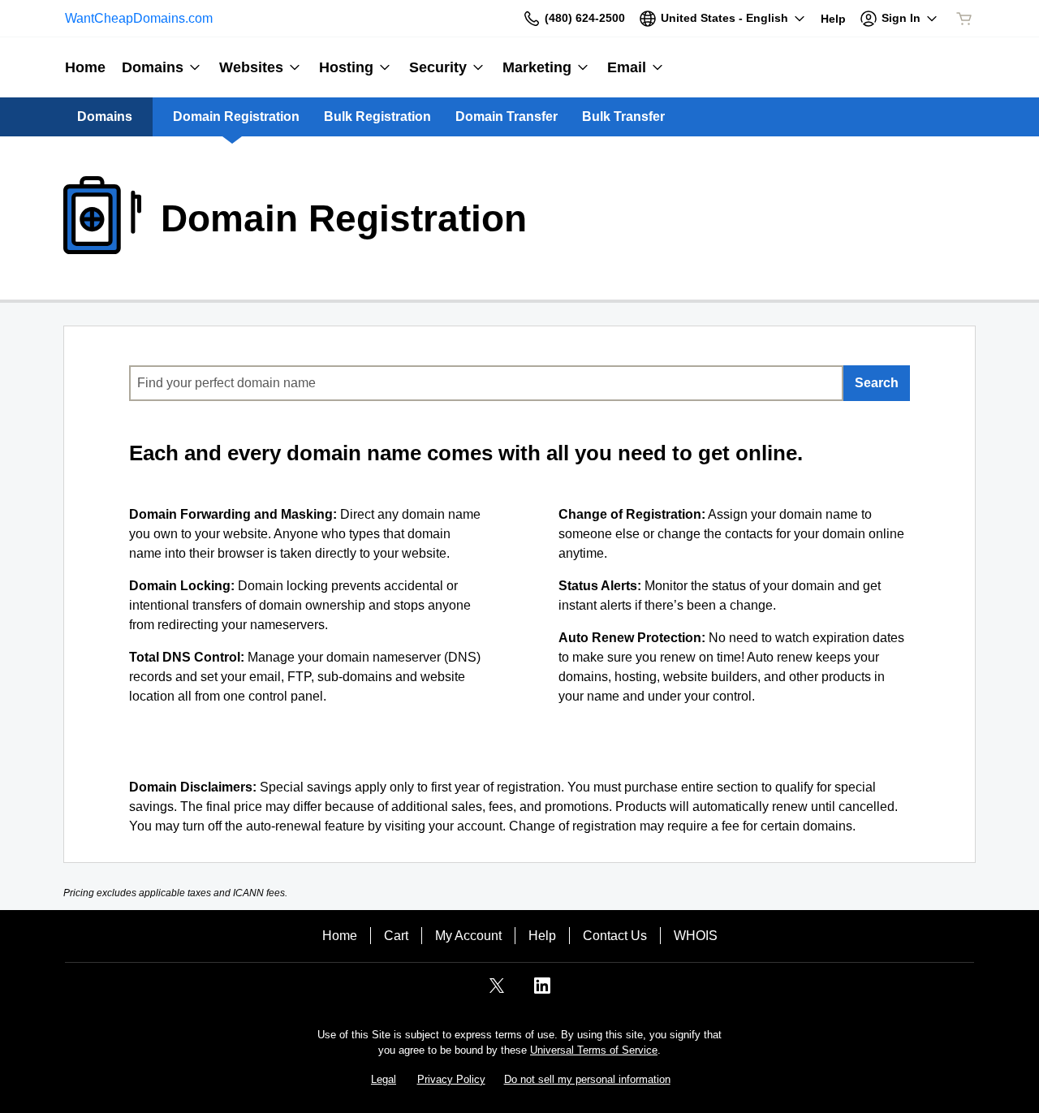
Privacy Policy (451, 1079)
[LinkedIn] (542, 991)
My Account (468, 936)
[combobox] (486, 383)
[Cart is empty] (964, 18)
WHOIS (696, 936)
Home (339, 936)
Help (542, 936)
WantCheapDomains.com (139, 18)
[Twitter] (497, 991)
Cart (396, 936)
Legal (383, 1079)
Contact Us (615, 936)
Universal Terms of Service (593, 1050)
